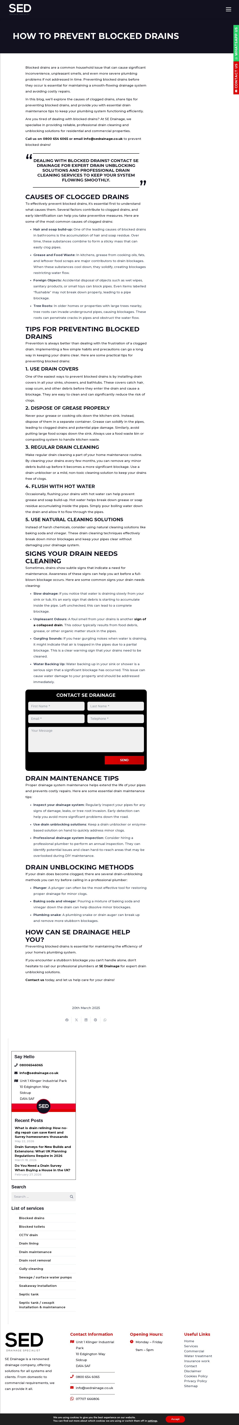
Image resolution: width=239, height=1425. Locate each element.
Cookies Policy (196, 1376)
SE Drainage (109, 966)
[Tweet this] (76, 1020)
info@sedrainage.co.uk (38, 1073)
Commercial (194, 1351)
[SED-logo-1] (20, 9)
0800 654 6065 (88, 1377)
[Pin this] (95, 1020)
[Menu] (228, 9)
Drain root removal (35, 1260)
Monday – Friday (149, 1342)
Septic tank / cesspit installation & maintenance (42, 1305)
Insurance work (197, 1361)
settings (152, 1421)
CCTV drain (28, 1235)
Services (191, 1346)
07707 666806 (87, 1399)
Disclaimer (192, 1371)
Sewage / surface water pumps (45, 1277)
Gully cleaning (31, 1269)
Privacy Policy (195, 1381)
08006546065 (31, 1065)
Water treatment (198, 1356)
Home (189, 1341)
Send (124, 760)
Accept (175, 1419)
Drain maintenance (35, 1252)
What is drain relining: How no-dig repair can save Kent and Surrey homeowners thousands (41, 1132)
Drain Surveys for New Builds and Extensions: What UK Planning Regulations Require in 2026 (43, 1151)
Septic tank (29, 1294)
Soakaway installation (38, 1286)
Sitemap (191, 1386)
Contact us (34, 980)
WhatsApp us (236, 41)
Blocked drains (31, 1218)
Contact (190, 1366)
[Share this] (67, 1020)
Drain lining (28, 1243)
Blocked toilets (32, 1226)
